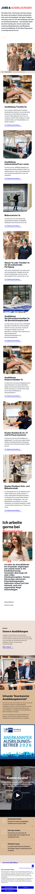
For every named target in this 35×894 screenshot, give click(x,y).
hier (7, 882)
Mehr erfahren (7, 647)
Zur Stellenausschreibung (12, 125)
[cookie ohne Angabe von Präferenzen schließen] (33, 866)
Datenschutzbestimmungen (26, 868)
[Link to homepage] (2, 71)
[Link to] (4, 37)
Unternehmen (8, 72)
